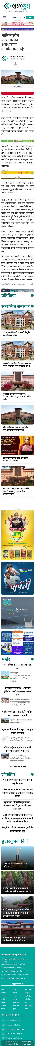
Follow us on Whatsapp (14, 1038)
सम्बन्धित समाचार (15, 306)
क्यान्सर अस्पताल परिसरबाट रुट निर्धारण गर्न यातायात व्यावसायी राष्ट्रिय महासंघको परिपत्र (17, 818)
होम (2, 989)
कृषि (26, 1002)
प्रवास (3, 1009)
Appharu (30, 1044)
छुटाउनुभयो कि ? (14, 841)
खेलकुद (27, 993)
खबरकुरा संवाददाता (17, 56)
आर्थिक (3, 999)
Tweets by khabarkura (17, 766)
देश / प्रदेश (28, 996)
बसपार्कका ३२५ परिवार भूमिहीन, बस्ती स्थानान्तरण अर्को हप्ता (17, 691)
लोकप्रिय (8, 774)
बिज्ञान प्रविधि (28, 989)
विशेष (3, 1002)
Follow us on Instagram (14, 1034)
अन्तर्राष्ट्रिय (4, 996)
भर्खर (5, 659)
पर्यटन (15, 989)
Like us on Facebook (13, 1021)
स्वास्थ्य (15, 999)
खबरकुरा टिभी (29, 1006)
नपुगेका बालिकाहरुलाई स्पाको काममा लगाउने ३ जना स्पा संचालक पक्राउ (17, 792)
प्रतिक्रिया (8, 295)
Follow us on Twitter (13, 1025)
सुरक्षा (14, 1009)
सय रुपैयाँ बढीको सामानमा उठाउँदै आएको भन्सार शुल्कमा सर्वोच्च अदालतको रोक (16, 491)
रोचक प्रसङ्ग (16, 1006)
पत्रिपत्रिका (28, 999)
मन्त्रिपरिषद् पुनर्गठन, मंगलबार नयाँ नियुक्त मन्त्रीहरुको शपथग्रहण (17, 805)
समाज (26, 1009)
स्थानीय (15, 993)
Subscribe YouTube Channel (16, 1029)
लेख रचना (4, 1006)
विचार (15, 996)
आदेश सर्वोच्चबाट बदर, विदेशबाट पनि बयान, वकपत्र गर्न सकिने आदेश (17, 397)
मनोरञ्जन (16, 1002)
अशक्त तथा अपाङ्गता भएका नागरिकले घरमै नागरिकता (15, 939)
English (29, 17)
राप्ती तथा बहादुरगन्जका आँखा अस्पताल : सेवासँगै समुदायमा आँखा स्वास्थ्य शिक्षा (16, 912)
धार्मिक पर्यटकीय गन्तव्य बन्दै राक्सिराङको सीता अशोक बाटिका (17, 889)
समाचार (3, 993)
